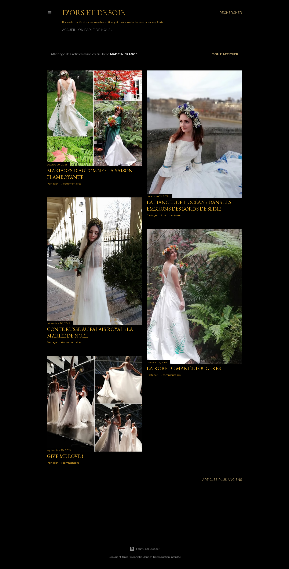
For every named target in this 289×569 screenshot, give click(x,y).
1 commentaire (70, 462)
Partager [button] (52, 183)
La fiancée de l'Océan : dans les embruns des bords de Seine (189, 205)
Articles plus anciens (222, 480)
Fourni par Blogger (148, 548)
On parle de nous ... (95, 30)
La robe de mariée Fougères (184, 368)
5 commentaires (170, 374)
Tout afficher (225, 54)
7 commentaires (71, 183)
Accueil (69, 30)
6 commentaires (71, 342)
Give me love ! (65, 456)
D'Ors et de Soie (93, 13)
